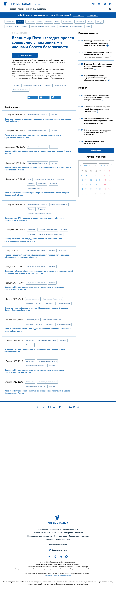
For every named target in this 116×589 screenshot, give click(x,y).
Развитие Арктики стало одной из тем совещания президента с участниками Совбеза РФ (33, 136)
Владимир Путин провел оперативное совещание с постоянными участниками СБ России (34, 288)
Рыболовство (42, 184)
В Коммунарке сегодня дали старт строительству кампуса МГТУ (97, 132)
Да (79, 15)
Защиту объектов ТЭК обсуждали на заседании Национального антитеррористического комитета (33, 239)
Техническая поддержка (79, 536)
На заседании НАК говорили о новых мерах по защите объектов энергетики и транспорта (34, 219)
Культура (99, 22)
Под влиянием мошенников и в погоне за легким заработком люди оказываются (98, 120)
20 (95, 184)
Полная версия (39, 9)
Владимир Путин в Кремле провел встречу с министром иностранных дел (98, 66)
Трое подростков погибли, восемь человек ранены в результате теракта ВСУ (97, 43)
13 (95, 180)
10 (82, 180)
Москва (88, 26)
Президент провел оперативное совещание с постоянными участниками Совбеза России (38, 120)
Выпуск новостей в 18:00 (94, 142)
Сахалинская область (35, 188)
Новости (13, 9)
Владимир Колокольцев (20, 90)
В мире (39, 22)
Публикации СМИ (63, 539)
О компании (43, 529)
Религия (90, 22)
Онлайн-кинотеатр (70, 529)
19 (91, 184)
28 (86, 171)
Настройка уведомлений (58, 544)
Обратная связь (60, 536)
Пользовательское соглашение (39, 536)
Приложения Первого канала (44, 532)
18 (86, 184)
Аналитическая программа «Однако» (70, 26)
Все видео (79, 532)
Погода (24, 26)
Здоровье (9, 26)
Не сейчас (92, 15)
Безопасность (80, 22)
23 (109, 184)
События (49, 539)
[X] (56, 97)
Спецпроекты (55, 529)
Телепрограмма (25, 9)
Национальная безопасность (32, 85)
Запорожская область (63, 303)
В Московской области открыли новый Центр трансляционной (97, 109)
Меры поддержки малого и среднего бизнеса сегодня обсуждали (95, 77)
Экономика (30, 22)
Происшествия (67, 22)
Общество (48, 22)
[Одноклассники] (44, 97)
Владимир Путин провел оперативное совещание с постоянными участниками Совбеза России (34, 371)
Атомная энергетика (32, 299)
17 (82, 184)
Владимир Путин (60, 85)
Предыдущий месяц (81, 165)
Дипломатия (30, 340)
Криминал (31, 230)
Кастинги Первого (65, 532)
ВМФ (29, 179)
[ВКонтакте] (33, 97)
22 (105, 184)
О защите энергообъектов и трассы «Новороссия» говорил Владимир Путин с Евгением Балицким (36, 309)
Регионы (31, 184)
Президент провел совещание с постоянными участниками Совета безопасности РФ (35, 350)
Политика (20, 22)
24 (82, 189)
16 (109, 180)
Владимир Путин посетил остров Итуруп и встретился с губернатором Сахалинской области (37, 193)
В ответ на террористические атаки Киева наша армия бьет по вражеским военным (98, 54)
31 (100, 171)
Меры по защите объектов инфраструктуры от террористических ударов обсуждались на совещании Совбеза (38, 256)
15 (105, 180)
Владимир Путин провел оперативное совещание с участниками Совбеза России (38, 152)
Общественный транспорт (59, 204)
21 (100, 184)
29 (91, 171)
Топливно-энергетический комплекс (40, 213)
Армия (57, 22)
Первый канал (20, 4)
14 (100, 180)
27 (82, 171)
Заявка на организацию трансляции (58, 576)
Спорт (17, 26)
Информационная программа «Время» (43, 26)
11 (86, 180)
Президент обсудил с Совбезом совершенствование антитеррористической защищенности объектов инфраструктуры (39, 272)
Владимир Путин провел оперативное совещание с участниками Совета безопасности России (37, 391)
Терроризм (47, 85)
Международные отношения (47, 361)
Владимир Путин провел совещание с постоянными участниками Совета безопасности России (38, 168)
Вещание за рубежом (59, 550)
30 (95, 171)
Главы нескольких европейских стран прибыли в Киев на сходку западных (97, 97)
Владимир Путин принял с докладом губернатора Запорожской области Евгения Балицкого (38, 329)
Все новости (10, 22)
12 (91, 180)
